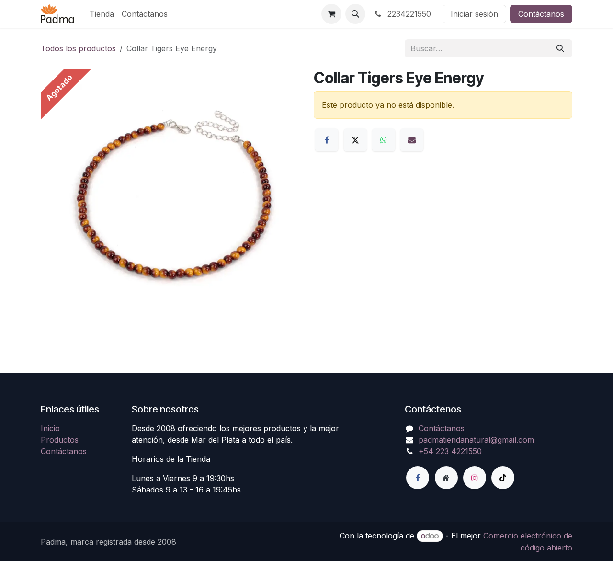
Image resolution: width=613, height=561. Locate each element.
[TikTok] (502, 477)
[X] (355, 139)
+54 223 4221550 (450, 451)
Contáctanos (541, 14)
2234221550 (408, 14)
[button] (355, 14)
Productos (60, 440)
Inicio (50, 428)
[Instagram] (474, 477)
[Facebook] (326, 139)
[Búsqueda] (560, 48)
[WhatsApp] (383, 139)
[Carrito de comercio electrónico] (331, 14)
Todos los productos (78, 48)
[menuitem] (102, 13)
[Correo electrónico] (411, 139)
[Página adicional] (446, 477)
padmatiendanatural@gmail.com (476, 440)
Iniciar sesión (474, 14)
